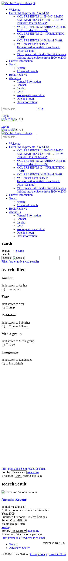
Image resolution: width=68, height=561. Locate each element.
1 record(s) (8, 475)
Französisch (16, 363)
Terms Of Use (57, 554)
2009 (12, 307)
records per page (32, 475)
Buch (12, 344)
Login (5, 116)
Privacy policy (38, 554)
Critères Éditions (19, 326)
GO (40, 108)
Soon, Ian (14, 289)
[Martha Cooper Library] (17, 3)
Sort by (6, 472)
